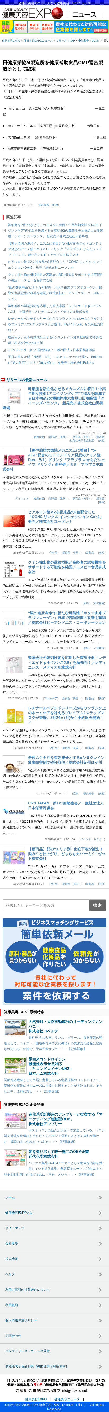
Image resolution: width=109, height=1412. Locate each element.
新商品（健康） (58, 436)
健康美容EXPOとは (19, 1213)
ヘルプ (10, 1274)
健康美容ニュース (67, 1399)
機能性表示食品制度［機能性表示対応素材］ (37, 1366)
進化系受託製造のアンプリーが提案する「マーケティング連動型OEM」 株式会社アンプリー (66, 1119)
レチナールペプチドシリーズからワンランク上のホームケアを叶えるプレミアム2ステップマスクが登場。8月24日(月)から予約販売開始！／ (55, 324)
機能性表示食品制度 (82, 440)
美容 (101, 440)
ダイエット (22, 498)
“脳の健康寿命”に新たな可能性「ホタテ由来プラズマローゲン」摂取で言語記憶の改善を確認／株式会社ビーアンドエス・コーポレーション (55, 293)
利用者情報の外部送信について (27, 1289)
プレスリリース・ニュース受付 (27, 1351)
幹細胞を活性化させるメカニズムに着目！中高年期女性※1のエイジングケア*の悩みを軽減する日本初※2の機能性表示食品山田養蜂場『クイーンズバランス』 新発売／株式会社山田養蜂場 (55, 230)
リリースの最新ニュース (27, 380)
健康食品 (39, 436)
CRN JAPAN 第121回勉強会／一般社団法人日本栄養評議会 (51, 350)
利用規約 (11, 1305)
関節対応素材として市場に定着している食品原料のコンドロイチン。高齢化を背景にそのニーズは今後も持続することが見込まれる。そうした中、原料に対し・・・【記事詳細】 (53, 1085)
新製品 (100, 436)
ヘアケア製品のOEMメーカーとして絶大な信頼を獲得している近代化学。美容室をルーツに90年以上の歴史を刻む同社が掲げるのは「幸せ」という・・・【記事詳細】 (53, 1168)
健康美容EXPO (36, 1399)
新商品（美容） (82, 436)
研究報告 (99, 603)
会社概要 (11, 1243)
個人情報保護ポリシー (21, 1320)
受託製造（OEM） (50, 204)
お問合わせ (13, 1336)
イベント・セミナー (92, 839)
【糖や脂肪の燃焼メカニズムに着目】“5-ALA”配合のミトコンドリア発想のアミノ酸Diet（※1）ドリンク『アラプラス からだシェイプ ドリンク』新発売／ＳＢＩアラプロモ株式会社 (55, 249)
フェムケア (50, 698)
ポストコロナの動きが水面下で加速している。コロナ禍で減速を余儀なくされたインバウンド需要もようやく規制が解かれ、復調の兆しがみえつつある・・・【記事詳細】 (54, 1136)
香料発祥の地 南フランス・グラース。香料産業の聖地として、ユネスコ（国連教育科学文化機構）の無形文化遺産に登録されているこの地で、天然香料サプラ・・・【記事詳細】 (53, 1043)
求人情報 (11, 1259)
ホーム (10, 1197)
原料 (86, 603)
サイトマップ (14, 1228)
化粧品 (53, 552)
